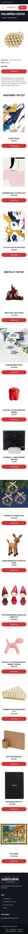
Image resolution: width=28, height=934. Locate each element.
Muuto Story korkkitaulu (14, 757)
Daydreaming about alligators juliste (14, 193)
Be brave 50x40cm (14, 138)
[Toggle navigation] (3, 7)
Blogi (5, 908)
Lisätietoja (14, 71)
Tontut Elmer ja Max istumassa (14, 313)
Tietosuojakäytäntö (10, 931)
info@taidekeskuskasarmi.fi (7, 2)
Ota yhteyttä (13, 929)
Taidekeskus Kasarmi (10, 902)
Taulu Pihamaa (14, 854)
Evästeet (20, 929)
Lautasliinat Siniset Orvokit (14, 365)
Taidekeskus (7, 899)
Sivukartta (20, 931)
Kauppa (22, 7)
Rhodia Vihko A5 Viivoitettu (14, 802)
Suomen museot (8, 905)
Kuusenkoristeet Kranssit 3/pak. (14, 516)
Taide (4, 18)
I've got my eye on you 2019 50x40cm (14, 247)
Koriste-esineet (12, 18)
